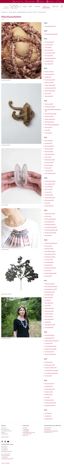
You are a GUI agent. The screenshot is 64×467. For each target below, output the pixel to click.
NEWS (30, 6)
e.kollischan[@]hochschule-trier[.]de (7, 458)
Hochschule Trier (4, 12)
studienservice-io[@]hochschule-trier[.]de (51, 430)
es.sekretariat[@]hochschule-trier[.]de (29, 432)
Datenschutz (8, 463)
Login (60, 1)
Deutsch (50, 1)
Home (24, 6)
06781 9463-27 (47, 429)
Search (62, 6)
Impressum (3, 463)
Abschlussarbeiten (42, 12)
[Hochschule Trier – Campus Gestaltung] (11, 6)
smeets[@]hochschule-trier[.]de (6, 451)
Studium (37, 6)
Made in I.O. (46, 6)
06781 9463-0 (26, 429)
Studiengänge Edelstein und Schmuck (25, 12)
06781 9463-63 (26, 430)
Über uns (55, 6)
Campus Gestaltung (12, 12)
